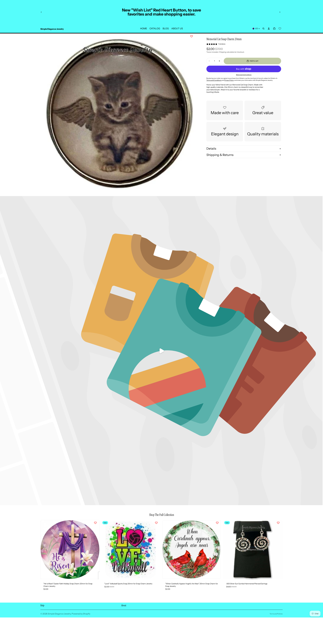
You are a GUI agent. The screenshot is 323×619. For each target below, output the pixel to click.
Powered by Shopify (81, 613)
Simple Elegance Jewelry (59, 613)
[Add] (96, 575)
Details (211, 148)
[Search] (263, 28)
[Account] (269, 28)
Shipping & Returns (219, 155)
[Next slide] (280, 12)
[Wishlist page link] (280, 28)
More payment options (243, 75)
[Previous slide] (41, 12)
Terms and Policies (276, 614)
